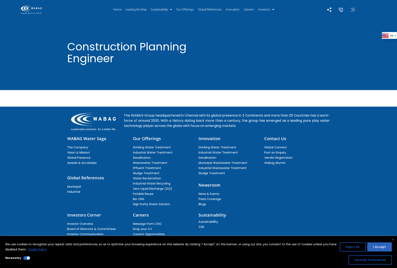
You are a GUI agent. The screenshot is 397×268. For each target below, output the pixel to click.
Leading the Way (136, 9)
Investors (264, 9)
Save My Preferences (370, 260)
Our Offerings (185, 9)
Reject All (353, 247)
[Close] (392, 239)
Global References (210, 9)
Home (117, 9)
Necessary (13, 258)
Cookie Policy (37, 249)
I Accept (379, 247)
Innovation (233, 9)
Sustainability (159, 9)
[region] (198, 252)
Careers (249, 9)
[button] (161, 9)
